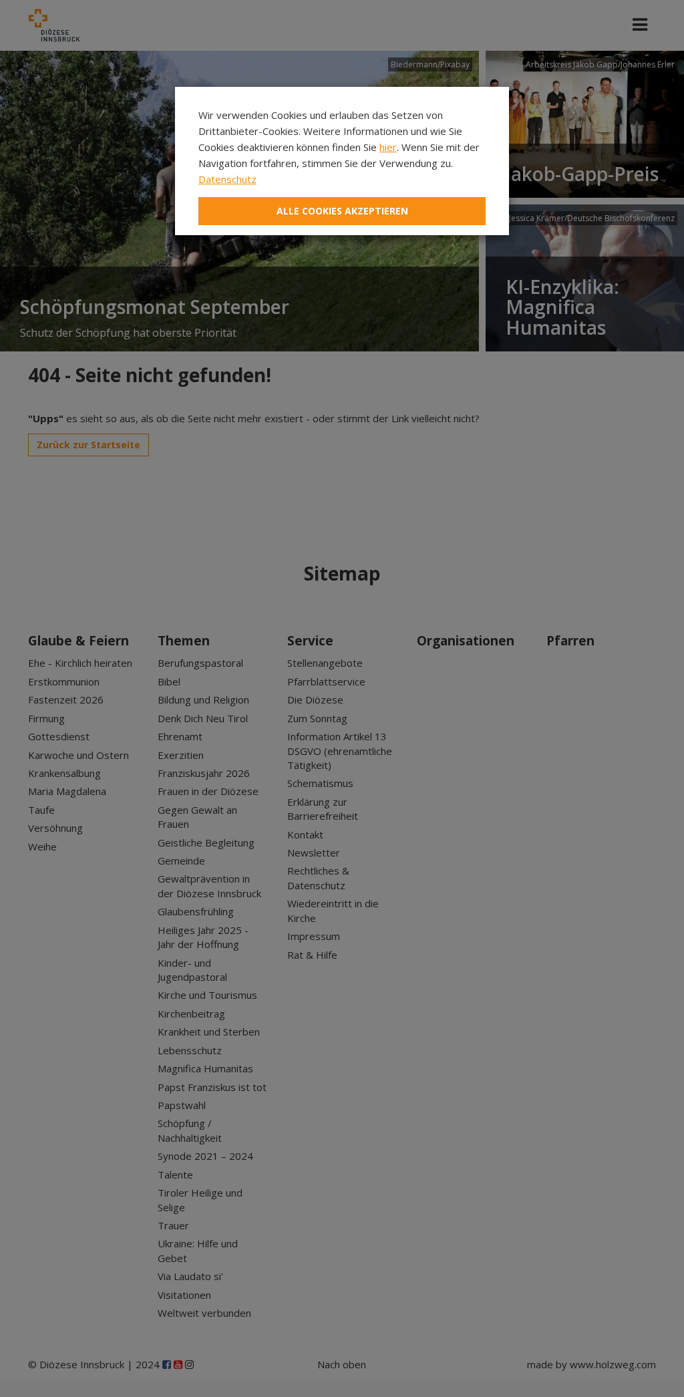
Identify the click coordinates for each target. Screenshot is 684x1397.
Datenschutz (227, 179)
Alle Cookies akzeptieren (342, 210)
